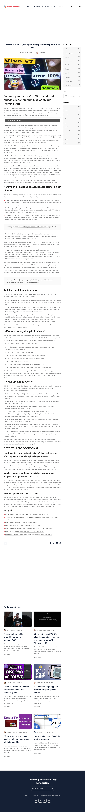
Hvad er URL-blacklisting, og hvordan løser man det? (21, 522)
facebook (72, 131)
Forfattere (45, 6)
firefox (72, 143)
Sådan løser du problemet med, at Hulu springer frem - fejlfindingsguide (16, 739)
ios (72, 123)
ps (5, 543)
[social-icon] (36, 801)
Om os (27, 795)
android (72, 111)
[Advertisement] (42, 23)
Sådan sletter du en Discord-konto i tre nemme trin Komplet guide (17, 690)
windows (72, 115)
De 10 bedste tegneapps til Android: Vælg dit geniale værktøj (46, 690)
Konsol (19, 682)
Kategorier (36, 6)
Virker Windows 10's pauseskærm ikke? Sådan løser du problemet (35, 227)
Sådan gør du (49, 682)
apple (72, 139)
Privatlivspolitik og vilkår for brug (50, 795)
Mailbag (30, 52)
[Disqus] (32, 576)
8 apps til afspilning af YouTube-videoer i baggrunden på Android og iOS (26, 514)
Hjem (28, 6)
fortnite (72, 127)
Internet (20, 630)
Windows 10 (51, 630)
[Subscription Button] (52, 789)
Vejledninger (72, 81)
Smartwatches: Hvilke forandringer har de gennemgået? (13, 637)
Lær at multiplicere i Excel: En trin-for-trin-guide (47, 737)
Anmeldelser (72, 61)
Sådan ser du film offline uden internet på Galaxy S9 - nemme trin (24, 531)
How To (23, 52)
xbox (72, 119)
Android (72, 73)
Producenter (72, 85)
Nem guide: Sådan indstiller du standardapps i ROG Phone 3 (23, 525)
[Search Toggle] (80, 6)
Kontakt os (35, 795)
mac (72, 135)
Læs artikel (7, 654)
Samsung (72, 77)
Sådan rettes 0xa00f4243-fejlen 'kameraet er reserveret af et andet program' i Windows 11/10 (47, 638)
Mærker (53, 6)
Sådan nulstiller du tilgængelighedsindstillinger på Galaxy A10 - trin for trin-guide (29, 528)
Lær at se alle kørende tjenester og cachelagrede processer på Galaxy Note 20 (28, 534)
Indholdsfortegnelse (14, 120)
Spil (72, 49)
